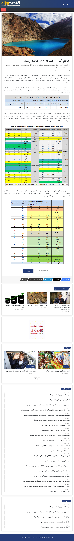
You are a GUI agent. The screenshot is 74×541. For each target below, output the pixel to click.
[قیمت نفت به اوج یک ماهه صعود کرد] (14, 298)
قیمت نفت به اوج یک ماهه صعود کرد (15, 306)
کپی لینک (28, 271)
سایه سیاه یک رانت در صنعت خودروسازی (21, 371)
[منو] (70, 4)
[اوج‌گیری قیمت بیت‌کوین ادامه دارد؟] (37, 298)
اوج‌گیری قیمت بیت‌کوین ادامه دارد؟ (37, 305)
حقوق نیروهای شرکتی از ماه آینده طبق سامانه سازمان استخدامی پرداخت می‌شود (27, 9)
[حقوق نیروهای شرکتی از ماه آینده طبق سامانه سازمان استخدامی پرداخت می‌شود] (60, 298)
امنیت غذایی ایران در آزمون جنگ (58, 371)
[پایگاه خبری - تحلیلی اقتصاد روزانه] (10, 3)
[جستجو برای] (67, 4)
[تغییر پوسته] (63, 4)
